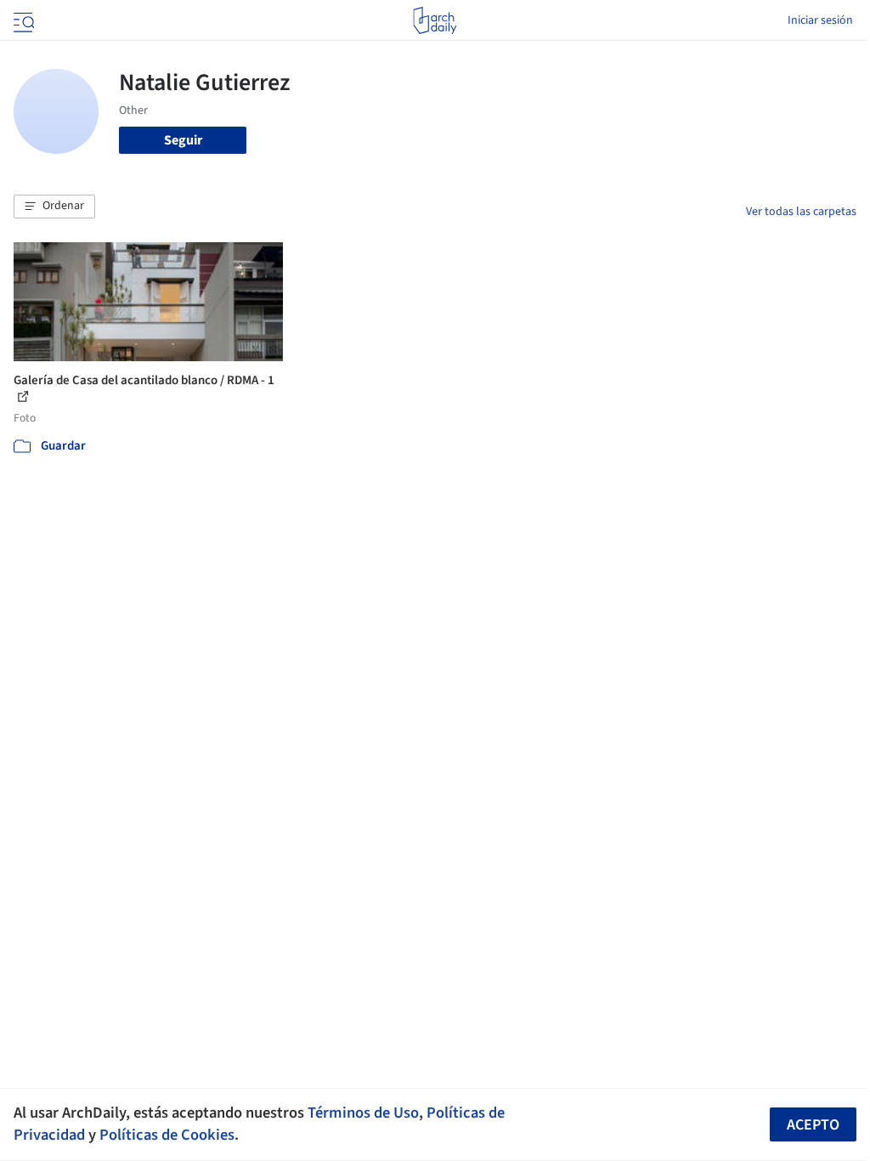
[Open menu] (22, 20)
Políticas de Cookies (166, 1135)
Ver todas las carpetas (801, 212)
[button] (54, 206)
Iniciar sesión (820, 20)
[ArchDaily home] (434, 20)
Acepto (813, 1125)
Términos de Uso (363, 1113)
